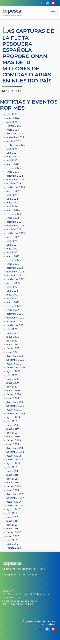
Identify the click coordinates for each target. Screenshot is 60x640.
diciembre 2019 (14, 401)
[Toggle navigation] (53, 13)
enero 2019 (12, 444)
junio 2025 (12, 152)
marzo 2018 (13, 482)
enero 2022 (12, 309)
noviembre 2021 (15, 317)
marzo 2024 (13, 210)
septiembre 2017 (15, 505)
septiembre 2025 (15, 145)
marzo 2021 (13, 344)
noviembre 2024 (15, 179)
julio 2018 (11, 467)
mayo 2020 (12, 382)
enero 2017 (12, 536)
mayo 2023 (12, 248)
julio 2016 (11, 540)
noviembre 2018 (15, 451)
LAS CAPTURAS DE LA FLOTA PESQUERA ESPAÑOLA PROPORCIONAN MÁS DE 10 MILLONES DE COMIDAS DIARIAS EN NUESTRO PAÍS (28, 56)
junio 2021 (12, 332)
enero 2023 (12, 263)
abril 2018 (11, 478)
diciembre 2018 (14, 448)
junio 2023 (12, 244)
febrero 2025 (13, 168)
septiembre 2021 (15, 325)
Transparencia (11, 574)
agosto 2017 (13, 509)
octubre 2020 (13, 363)
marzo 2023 (13, 256)
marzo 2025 (13, 164)
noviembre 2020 (15, 359)
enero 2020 (12, 398)
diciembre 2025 (14, 133)
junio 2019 (12, 425)
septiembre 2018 (15, 459)
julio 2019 (11, 421)
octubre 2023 (13, 229)
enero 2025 (12, 171)
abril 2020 (11, 386)
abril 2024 (11, 206)
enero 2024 (12, 217)
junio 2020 (12, 378)
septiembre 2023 (15, 233)
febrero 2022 (13, 306)
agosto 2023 (13, 237)
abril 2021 (11, 340)
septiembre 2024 (15, 187)
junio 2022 (12, 290)
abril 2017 (11, 524)
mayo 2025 (12, 156)
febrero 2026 (13, 125)
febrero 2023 (13, 260)
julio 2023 (11, 240)
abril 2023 (11, 252)
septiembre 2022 (15, 279)
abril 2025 (11, 160)
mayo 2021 (12, 336)
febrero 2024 (13, 214)
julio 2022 (11, 286)
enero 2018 (12, 490)
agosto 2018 (13, 463)
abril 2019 (11, 432)
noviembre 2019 (15, 405)
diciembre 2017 (14, 494)
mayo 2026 (12, 118)
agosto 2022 (13, 283)
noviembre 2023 (15, 225)
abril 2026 (11, 122)
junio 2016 (12, 543)
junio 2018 (12, 471)
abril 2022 (11, 298)
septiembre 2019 (15, 413)
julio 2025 (11, 148)
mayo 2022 (12, 294)
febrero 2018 (13, 486)
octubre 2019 (13, 409)
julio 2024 (11, 194)
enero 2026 (12, 129)
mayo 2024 (12, 202)
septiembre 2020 (15, 367)
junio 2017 (12, 517)
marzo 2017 (13, 528)
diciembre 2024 (14, 175)
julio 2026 (11, 114)
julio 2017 (11, 513)
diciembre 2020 (14, 355)
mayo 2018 (12, 474)
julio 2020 (11, 375)
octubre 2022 (13, 275)
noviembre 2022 (15, 271)
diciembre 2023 (14, 221)
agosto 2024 (13, 191)
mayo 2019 (12, 428)
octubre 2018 (13, 455)
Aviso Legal (30, 574)
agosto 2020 (13, 371)
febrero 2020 (13, 394)
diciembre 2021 (14, 313)
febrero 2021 (13, 348)
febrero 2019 (13, 440)
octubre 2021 (13, 321)
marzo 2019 (13, 436)
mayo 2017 (12, 520)
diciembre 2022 (14, 267)
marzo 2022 (13, 302)
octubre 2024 (13, 183)
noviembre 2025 (15, 137)
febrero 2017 (13, 532)
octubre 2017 (13, 501)
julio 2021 (11, 329)
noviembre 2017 (15, 497)
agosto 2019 (13, 417)
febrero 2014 (13, 547)
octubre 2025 (13, 141)
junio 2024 (12, 198)
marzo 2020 (13, 390)
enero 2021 (12, 352)
